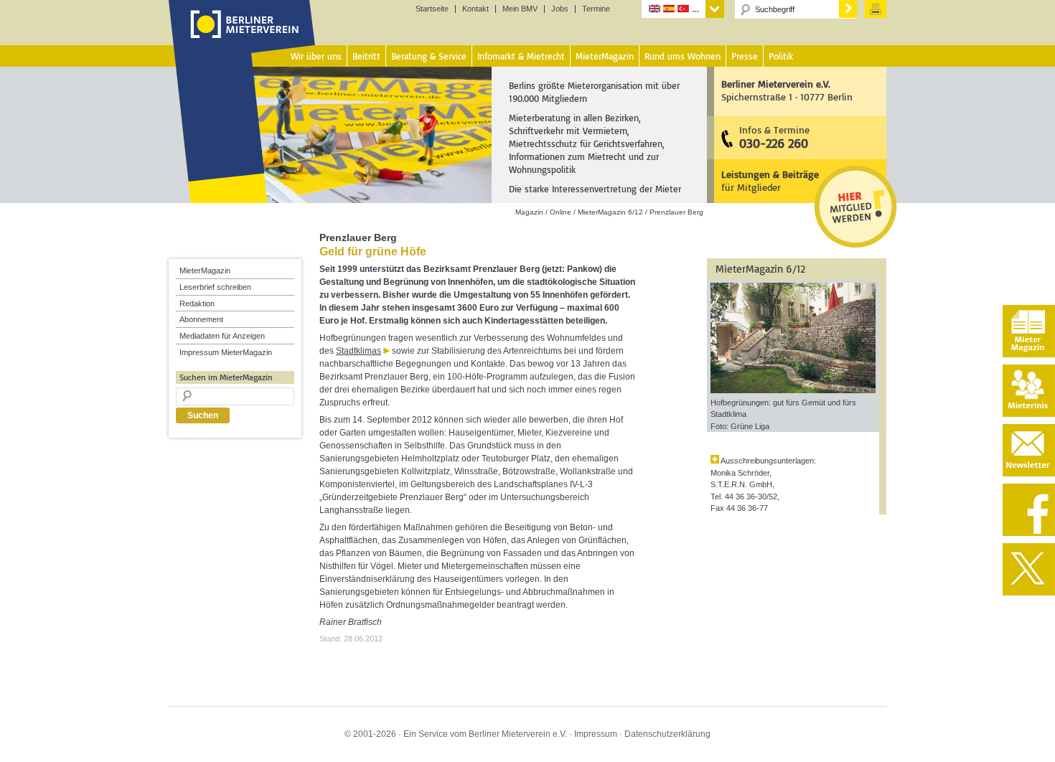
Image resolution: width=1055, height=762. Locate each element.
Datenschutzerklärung (667, 734)
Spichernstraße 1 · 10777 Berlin (787, 90)
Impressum (595, 734)
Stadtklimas (358, 351)
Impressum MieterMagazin (225, 352)
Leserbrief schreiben (215, 287)
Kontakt (475, 9)
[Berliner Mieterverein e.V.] (242, 38)
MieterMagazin (204, 270)
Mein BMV (520, 9)
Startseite (432, 9)
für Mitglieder (770, 180)
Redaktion (197, 303)
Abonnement (201, 319)
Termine (596, 9)
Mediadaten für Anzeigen (222, 335)
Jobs (559, 9)
